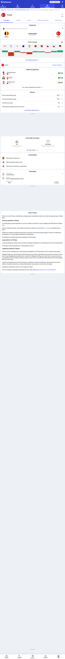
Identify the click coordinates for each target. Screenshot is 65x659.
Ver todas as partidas (31, 60)
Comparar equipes (56, 65)
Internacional (10, 9)
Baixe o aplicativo (55, 2)
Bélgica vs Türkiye (45, 228)
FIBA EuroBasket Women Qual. (22, 9)
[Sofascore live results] (7, 2)
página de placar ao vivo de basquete (46, 269)
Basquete (3, 9)
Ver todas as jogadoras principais (31, 87)
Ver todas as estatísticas (31, 110)
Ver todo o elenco (31, 150)
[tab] (6, 20)
